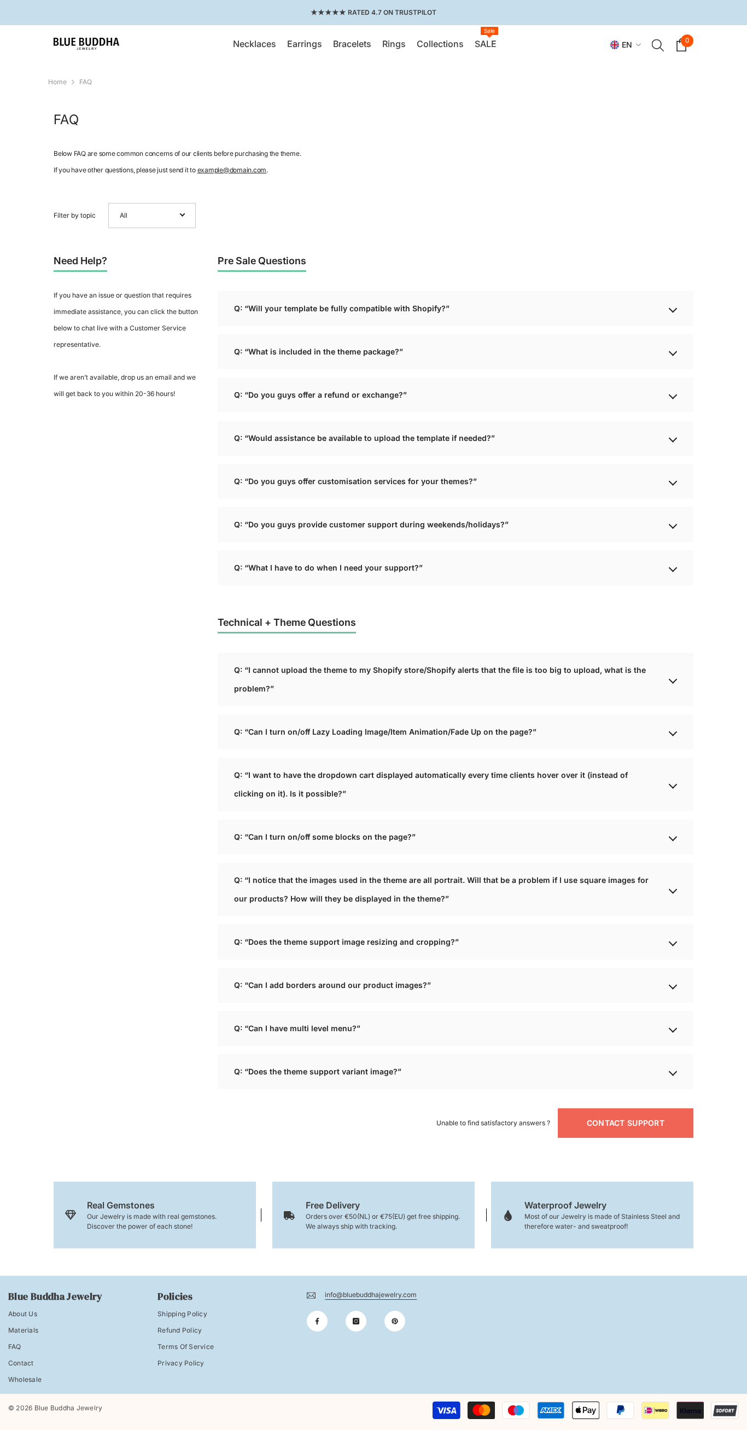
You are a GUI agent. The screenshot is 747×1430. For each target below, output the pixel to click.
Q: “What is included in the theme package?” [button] (318, 351)
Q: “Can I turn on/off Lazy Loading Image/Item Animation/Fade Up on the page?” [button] (385, 731)
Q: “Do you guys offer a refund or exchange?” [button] (320, 394)
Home (57, 82)
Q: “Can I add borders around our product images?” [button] (332, 985)
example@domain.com (232, 170)
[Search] (658, 44)
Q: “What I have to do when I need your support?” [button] (328, 567)
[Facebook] (317, 1321)
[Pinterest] (394, 1321)
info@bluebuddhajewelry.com (371, 1295)
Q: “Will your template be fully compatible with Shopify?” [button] (342, 308)
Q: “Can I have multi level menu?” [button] (297, 1028)
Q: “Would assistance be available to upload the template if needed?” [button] (364, 438)
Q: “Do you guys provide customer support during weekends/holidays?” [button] (371, 524)
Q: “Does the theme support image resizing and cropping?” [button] (346, 941)
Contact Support (625, 1122)
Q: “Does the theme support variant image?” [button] (317, 1071)
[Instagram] (356, 1321)
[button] (152, 215)
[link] (155, 1215)
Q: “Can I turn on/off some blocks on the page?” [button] (325, 836)
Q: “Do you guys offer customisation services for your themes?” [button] (355, 481)
